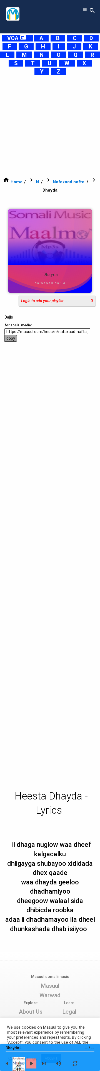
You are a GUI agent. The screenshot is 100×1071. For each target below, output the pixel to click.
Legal (69, 1011)
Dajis (8, 317)
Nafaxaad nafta (68, 181)
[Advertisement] (50, 126)
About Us (30, 1011)
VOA (16, 38)
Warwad (50, 995)
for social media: (18, 325)
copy (10, 338)
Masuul (50, 985)
